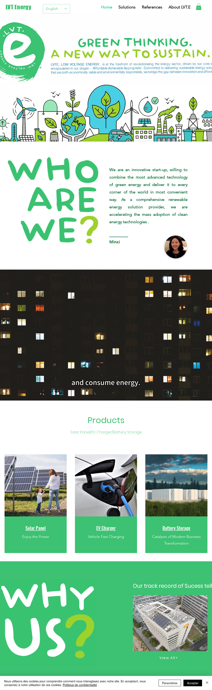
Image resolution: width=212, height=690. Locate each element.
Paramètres (169, 683)
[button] (198, 6)
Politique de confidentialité (80, 685)
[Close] (207, 683)
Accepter (193, 683)
